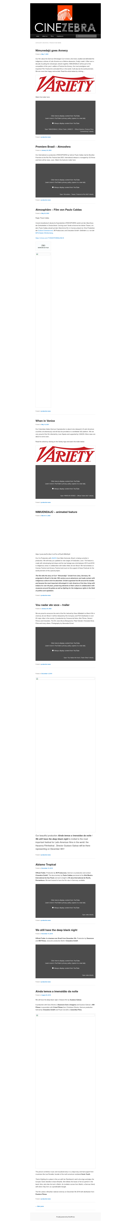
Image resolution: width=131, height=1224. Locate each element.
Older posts (40, 1206)
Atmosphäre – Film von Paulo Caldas (59, 209)
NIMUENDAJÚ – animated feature (56, 512)
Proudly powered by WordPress (65, 1217)
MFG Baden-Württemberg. (44, 233)
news (37, 36)
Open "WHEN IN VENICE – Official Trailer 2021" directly (76, 496)
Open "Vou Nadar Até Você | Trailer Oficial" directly (78, 658)
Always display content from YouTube (66, 123)
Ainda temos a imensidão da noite (57, 991)
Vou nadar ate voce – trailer (52, 605)
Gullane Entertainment (45, 230)
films (52, 36)
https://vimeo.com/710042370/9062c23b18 (50, 238)
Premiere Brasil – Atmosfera (53, 146)
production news (46, 137)
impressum (60, 36)
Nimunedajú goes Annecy (52, 50)
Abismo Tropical (46, 864)
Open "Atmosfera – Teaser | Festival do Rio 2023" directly (76, 194)
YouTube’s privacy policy (70, 118)
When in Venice (45, 421)
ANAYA (54, 558)
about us (44, 36)
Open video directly (87, 915)
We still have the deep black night (56, 930)
